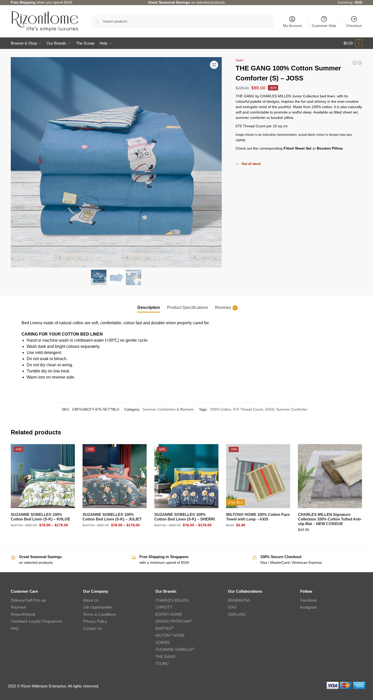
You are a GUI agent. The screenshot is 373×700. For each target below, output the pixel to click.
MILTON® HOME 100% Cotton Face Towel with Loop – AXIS (258, 516)
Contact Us (92, 628)
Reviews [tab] (225, 307)
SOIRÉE (162, 642)
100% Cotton (220, 409)
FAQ (14, 628)
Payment (18, 607)
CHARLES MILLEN (171, 600)
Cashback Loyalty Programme (36, 621)
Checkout (354, 26)
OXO (232, 607)
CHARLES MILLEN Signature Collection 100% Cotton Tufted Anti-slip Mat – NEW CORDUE (330, 519)
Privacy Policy (95, 621)
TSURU (162, 663)
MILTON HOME (170, 635)
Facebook (308, 600)
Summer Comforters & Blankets (168, 409)
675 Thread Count (248, 409)
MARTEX (164, 628)
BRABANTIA (239, 600)
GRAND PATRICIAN (174, 621)
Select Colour (258, 536)
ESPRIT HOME (168, 614)
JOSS (269, 409)
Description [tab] (148, 307)
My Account (292, 26)
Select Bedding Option (43, 536)
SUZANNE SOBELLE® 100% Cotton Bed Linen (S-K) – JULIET (112, 516)
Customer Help (324, 26)
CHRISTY (163, 607)
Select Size (329, 541)
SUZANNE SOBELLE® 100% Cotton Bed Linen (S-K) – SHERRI (184, 516)
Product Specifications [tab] (187, 307)
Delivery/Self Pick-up (28, 600)
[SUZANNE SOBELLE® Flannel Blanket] (354, 62)
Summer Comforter (291, 409)
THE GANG (165, 656)
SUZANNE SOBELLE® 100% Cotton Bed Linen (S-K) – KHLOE (40, 516)
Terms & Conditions (99, 614)
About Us (91, 600)
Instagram (308, 607)
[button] (353, 43)
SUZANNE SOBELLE (174, 649)
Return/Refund (23, 614)
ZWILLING (237, 614)
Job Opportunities (98, 607)
